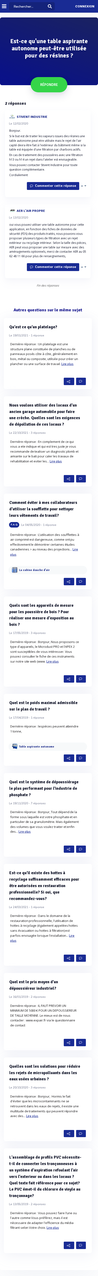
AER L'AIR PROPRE (31, 211)
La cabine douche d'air (34, 570)
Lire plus (67, 364)
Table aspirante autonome (36, 747)
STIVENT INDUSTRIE (32, 117)
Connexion (84, 6)
